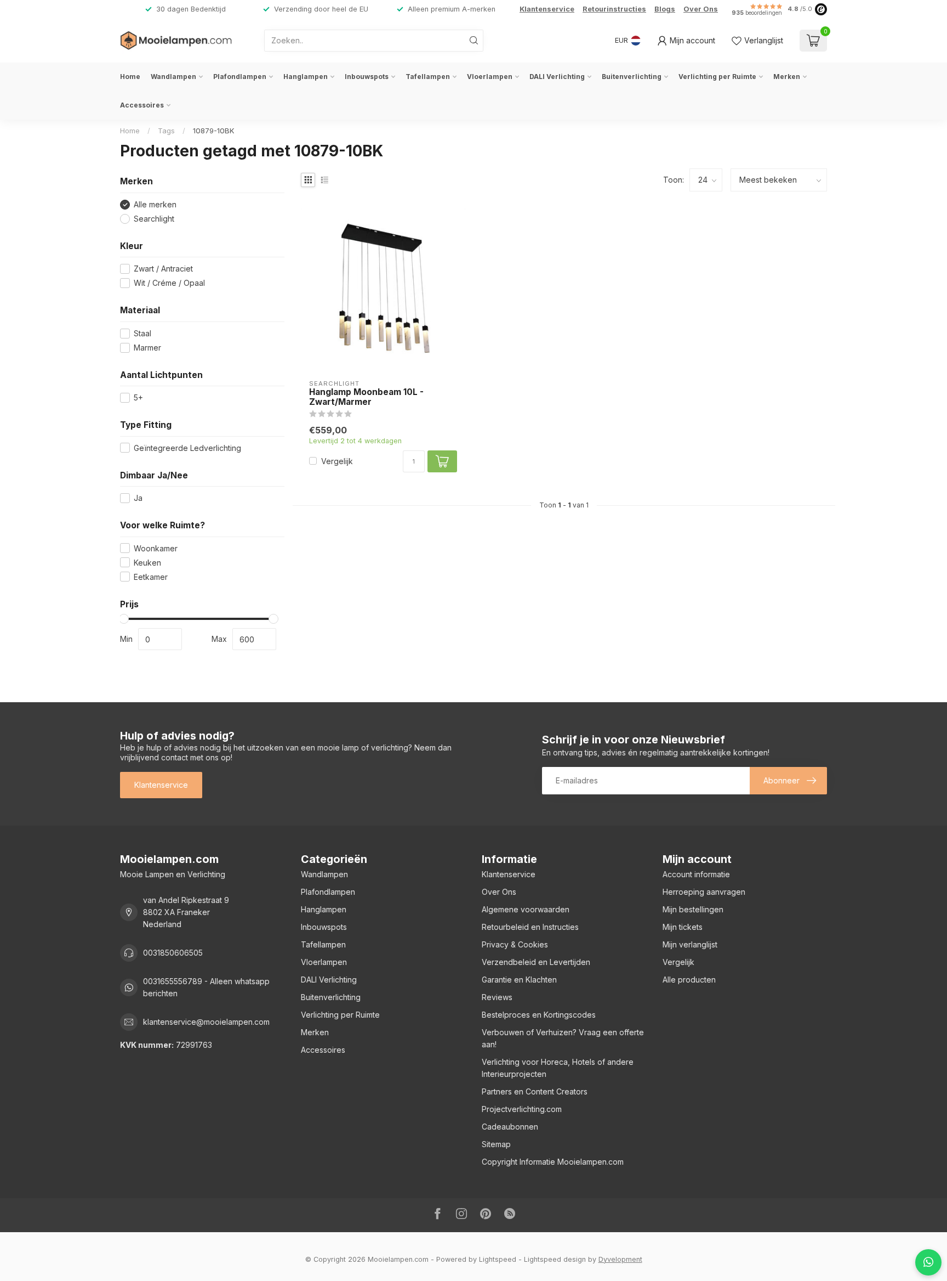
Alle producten (689, 979)
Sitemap (496, 1144)
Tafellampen (428, 76)
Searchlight (154, 219)
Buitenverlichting (631, 76)
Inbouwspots (367, 76)
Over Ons (700, 9)
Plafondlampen (239, 76)
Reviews (497, 997)
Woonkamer (156, 548)
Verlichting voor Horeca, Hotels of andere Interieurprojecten (558, 1068)
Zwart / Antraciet (163, 268)
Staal (142, 333)
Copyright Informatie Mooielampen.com (553, 1161)
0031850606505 (173, 952)
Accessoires (142, 105)
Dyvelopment (620, 1259)
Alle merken (155, 204)
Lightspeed (497, 1259)
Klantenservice (547, 9)
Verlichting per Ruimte (717, 76)
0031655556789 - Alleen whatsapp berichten (206, 987)
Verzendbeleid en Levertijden (536, 962)
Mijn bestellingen (693, 909)
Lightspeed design (555, 1259)
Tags (166, 130)
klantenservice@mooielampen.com (206, 1021)
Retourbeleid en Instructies (530, 927)
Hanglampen (305, 76)
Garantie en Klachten (519, 979)
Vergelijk (337, 461)
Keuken (147, 562)
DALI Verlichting (557, 76)
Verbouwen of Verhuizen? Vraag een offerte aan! (563, 1038)
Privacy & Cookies (515, 944)
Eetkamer (151, 577)
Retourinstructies (614, 9)
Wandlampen (173, 76)
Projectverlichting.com (522, 1109)
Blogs (664, 9)
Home (130, 76)
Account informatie (696, 874)
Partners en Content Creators (534, 1091)
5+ (138, 397)
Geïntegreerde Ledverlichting (187, 448)
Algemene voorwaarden (525, 909)
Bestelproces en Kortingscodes (539, 1014)
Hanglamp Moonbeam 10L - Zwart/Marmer (366, 397)
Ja (138, 498)
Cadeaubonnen (510, 1126)
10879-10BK (214, 130)
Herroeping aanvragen (704, 891)
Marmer (147, 347)
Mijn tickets (683, 927)
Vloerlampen (489, 76)
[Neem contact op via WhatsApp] (928, 1262)
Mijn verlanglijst (690, 944)
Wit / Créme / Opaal (169, 283)
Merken (786, 76)
